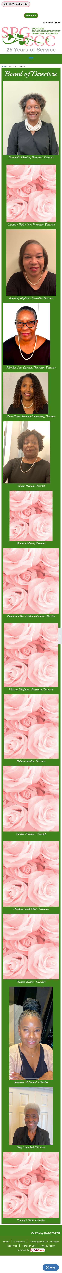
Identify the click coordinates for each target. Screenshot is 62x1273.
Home (4, 66)
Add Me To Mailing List (16, 4)
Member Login (51, 22)
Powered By (23, 1250)
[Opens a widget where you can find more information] (50, 1268)
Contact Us (19, 1241)
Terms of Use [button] (29, 1245)
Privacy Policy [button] (48, 1245)
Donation (31, 15)
